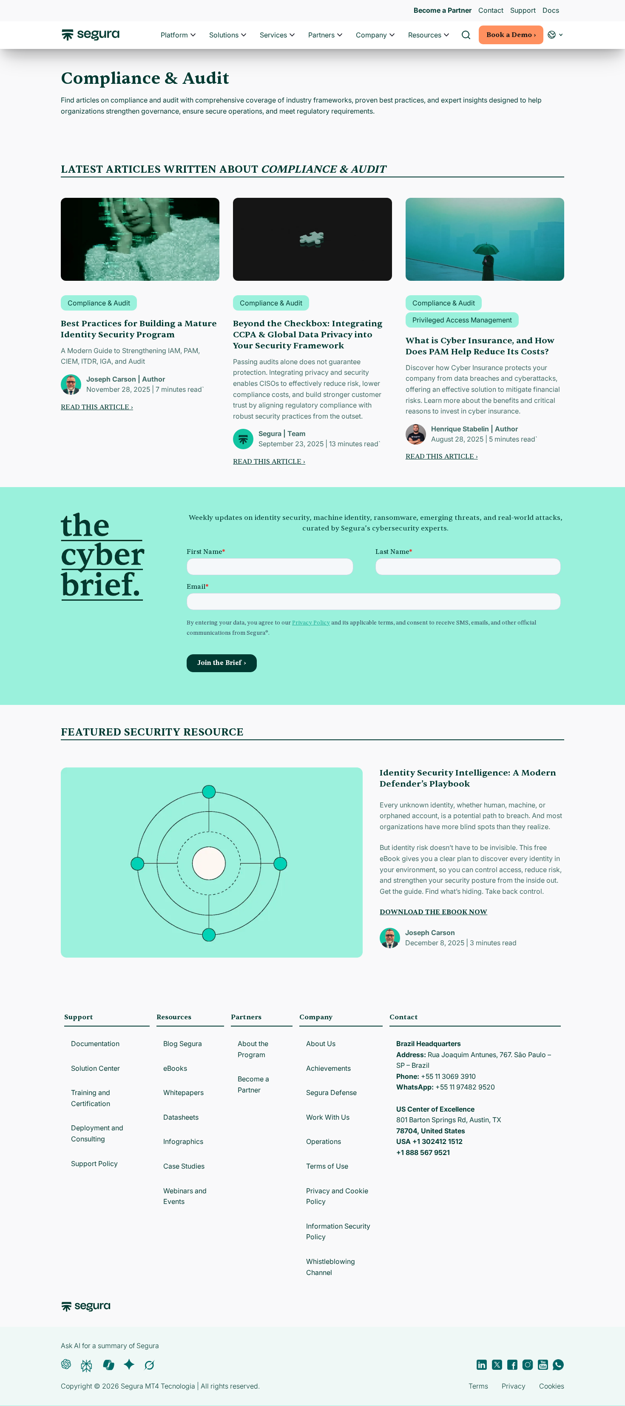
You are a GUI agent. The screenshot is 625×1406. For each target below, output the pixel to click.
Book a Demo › (511, 35)
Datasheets (181, 1117)
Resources (424, 35)
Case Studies (184, 1166)
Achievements (328, 1068)
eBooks (175, 1068)
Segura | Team (282, 433)
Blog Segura (182, 1043)
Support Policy (94, 1163)
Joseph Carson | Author (125, 379)
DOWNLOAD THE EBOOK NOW (433, 912)
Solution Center (95, 1068)
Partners (321, 35)
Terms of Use (327, 1166)
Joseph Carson (430, 932)
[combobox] (312, 45)
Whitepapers (183, 1092)
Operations (323, 1141)
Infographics (183, 1141)
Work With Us (327, 1117)
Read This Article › (97, 407)
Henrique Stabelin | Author (474, 429)
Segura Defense (331, 1092)
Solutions (224, 35)
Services (273, 35)
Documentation (95, 1043)
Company (371, 35)
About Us (320, 1043)
